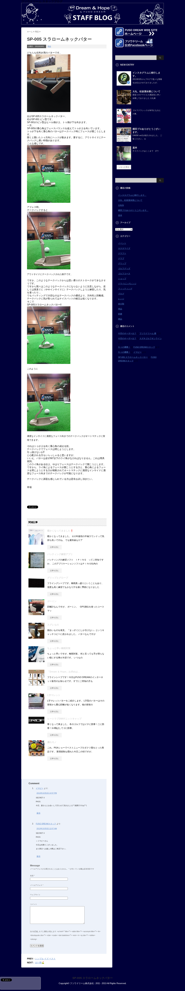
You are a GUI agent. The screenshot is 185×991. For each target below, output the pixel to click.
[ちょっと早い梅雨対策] (36, 661)
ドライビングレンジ (127, 283)
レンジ (121, 299)
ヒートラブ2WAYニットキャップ (64, 718)
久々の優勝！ (124, 347)
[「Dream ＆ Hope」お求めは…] (36, 684)
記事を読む (54, 547)
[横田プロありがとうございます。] (124, 141)
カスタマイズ (124, 248)
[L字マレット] (36, 708)
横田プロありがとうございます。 (133, 210)
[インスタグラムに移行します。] (124, 84)
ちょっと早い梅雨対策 (58, 648)
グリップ (122, 263)
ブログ (121, 294)
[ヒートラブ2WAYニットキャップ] (36, 722)
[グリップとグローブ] (36, 587)
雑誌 (120, 319)
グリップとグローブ (57, 577)
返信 (38, 813)
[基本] (124, 159)
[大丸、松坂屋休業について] (124, 103)
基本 (135, 147)
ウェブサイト (35, 895)
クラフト (122, 253)
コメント (33, 904)
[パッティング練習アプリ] (36, 567)
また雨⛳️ (39, 962)
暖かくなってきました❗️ (60, 531)
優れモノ (52, 742)
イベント (122, 243)
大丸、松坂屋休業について (146, 91)
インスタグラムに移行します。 (132, 195)
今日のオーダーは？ (127, 333)
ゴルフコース (124, 273)
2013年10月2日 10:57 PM (47, 793)
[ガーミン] (36, 614)
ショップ (122, 278)
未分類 (121, 304)
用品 (49, 46)
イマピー (39, 788)
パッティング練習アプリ (60, 554)
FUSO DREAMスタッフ (46, 824)
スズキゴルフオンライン (150, 338)
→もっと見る (124, 167)
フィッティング (125, 289)
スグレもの (53, 624)
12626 (121, 205)
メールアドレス (36, 885)
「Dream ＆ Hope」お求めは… (63, 671)
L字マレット (53, 695)
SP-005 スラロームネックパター (133, 357)
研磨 (120, 314)
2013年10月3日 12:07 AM (47, 829)
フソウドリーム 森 (147, 333)
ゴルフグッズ (124, 268)
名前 (32, 876)
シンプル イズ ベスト (45, 958)
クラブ (121, 258)
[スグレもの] (36, 637)
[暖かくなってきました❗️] (36, 543)
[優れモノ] (36, 755)
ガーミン (52, 601)
